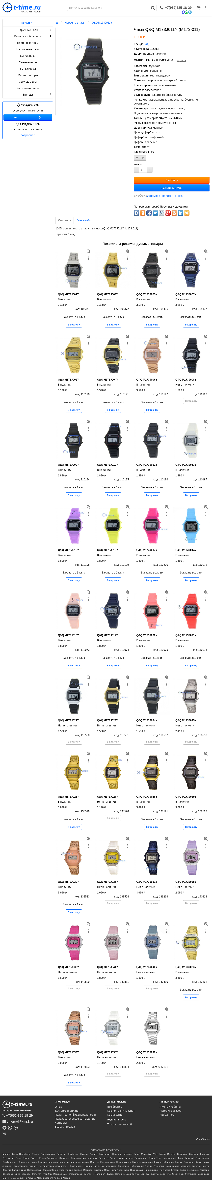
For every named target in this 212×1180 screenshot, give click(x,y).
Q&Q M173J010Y (107, 464)
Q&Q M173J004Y (107, 379)
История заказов (170, 1110)
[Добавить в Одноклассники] (142, 213)
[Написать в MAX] (5, 1127)
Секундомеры (28, 81)
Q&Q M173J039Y (68, 967)
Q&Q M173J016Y (107, 550)
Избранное (167, 1114)
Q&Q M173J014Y (185, 550)
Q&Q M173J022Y (68, 720)
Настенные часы (27, 42)
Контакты (61, 1122)
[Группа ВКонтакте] (15, 117)
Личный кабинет (170, 1106)
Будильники (27, 55)
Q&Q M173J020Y (146, 635)
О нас (58, 1106)
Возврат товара (65, 1126)
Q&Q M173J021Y (185, 635)
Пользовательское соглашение (75, 1118)
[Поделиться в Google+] (168, 213)
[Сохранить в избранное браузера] (186, 213)
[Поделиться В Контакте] (136, 213)
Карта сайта (115, 1114)
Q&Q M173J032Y (146, 1052)
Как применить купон (121, 1110)
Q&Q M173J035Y (107, 1052)
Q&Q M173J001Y (68, 294)
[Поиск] (153, 8)
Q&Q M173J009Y (68, 464)
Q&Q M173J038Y (185, 881)
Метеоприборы (28, 75)
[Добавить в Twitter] (155, 213)
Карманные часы (28, 88)
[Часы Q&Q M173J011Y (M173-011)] (93, 71)
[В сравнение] (143, 158)
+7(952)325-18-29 (19, 1115)
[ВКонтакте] (5, 1133)
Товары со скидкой (119, 1124)
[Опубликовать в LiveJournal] (161, 213)
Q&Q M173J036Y (107, 881)
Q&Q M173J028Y (146, 796)
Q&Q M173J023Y (107, 720)
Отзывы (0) (83, 220)
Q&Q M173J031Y (146, 881)
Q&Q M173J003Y (107, 294)
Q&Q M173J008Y (185, 379)
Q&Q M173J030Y (68, 881)
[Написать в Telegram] (16, 1127)
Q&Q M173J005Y (146, 294)
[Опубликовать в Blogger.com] (174, 213)
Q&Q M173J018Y (68, 635)
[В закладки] (137, 158)
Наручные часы (28, 30)
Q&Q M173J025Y (185, 720)
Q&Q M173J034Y (68, 1052)
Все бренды (114, 1106)
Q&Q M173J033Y (185, 967)
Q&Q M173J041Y (107, 967)
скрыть (181, 60)
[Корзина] (198, 7)
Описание (64, 220)
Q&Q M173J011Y (102, 22)
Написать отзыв (172, 195)
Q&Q (146, 44)
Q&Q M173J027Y (107, 796)
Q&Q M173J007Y (185, 294)
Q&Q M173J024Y (146, 720)
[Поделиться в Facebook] (149, 213)
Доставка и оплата (67, 1110)
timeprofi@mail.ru (19, 1121)
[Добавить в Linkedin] (180, 213)
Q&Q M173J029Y (185, 796)
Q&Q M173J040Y (146, 967)
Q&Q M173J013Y (185, 464)
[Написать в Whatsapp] (11, 1127)
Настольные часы (27, 49)
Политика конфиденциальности (75, 1114)
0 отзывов (153, 195)
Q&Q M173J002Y (68, 379)
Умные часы (28, 68)
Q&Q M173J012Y (146, 464)
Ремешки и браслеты (27, 36)
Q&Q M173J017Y (146, 550)
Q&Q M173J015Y (68, 550)
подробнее (28, 135)
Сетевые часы (28, 62)
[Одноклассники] (40, 117)
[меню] (206, 7)
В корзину (171, 180)
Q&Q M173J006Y (146, 379)
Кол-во (137, 164)
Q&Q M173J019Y (107, 635)
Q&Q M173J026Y (68, 796)
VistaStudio (203, 1139)
